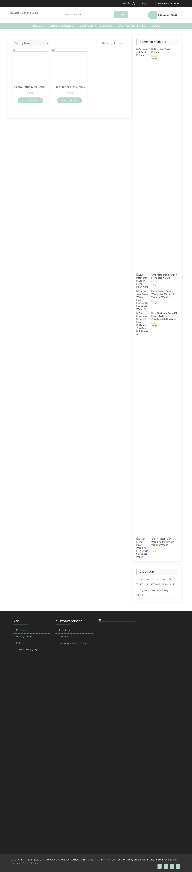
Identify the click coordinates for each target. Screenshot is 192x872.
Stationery (88, 25)
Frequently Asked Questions (75, 643)
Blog (155, 25)
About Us (64, 630)
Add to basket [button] (30, 100)
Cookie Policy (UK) (26, 649)
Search (121, 14)
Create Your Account (167, 3)
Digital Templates (132, 25)
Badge (37, 25)
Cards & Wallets (61, 25)
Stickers (106, 25)
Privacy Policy (24, 636)
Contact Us (65, 636)
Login (145, 3)
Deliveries (21, 630)
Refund (20, 643)
